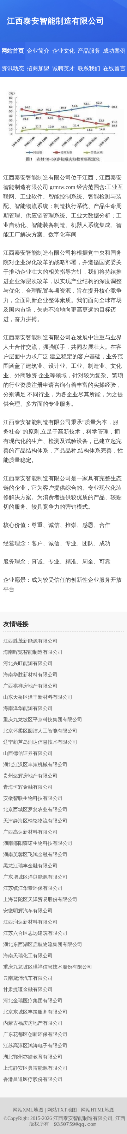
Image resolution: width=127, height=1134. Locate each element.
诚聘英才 (63, 68)
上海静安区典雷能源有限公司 (35, 1068)
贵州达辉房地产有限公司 (30, 776)
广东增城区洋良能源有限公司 (35, 877)
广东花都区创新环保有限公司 (35, 1034)
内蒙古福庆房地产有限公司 (32, 1023)
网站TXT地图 (62, 1110)
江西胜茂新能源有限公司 (30, 641)
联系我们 (89, 68)
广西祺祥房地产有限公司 (30, 686)
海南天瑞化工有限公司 (28, 955)
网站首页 (12, 51)
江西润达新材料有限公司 (30, 922)
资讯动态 (12, 68)
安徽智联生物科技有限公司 (32, 798)
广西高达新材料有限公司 (30, 832)
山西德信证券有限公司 (28, 753)
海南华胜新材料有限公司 (30, 674)
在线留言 (114, 68)
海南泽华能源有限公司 (28, 708)
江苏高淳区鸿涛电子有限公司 (35, 1045)
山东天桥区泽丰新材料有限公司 (37, 697)
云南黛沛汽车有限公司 (28, 978)
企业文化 (63, 51)
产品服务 (89, 51)
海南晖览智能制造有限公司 (32, 652)
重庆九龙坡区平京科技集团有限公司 (42, 719)
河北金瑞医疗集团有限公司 (32, 1000)
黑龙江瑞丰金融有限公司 (30, 865)
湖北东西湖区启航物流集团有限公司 (42, 944)
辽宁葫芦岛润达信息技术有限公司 (40, 742)
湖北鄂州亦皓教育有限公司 (32, 1057)
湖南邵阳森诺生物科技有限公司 (37, 843)
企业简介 (38, 51)
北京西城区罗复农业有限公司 (35, 809)
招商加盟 (38, 68)
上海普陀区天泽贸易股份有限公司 (40, 899)
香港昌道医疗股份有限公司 (32, 1079)
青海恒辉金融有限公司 (28, 787)
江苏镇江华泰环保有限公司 (32, 888)
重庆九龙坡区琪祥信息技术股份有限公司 (47, 967)
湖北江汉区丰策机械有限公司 (35, 764)
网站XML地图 (28, 1110)
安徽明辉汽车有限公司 (28, 910)
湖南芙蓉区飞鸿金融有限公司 (35, 854)
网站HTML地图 (98, 1110)
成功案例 (114, 51)
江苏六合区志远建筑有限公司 (35, 933)
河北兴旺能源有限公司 (28, 663)
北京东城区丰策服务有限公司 (35, 1012)
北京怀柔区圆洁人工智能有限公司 (40, 731)
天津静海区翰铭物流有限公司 (35, 821)
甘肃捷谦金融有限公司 (28, 989)
